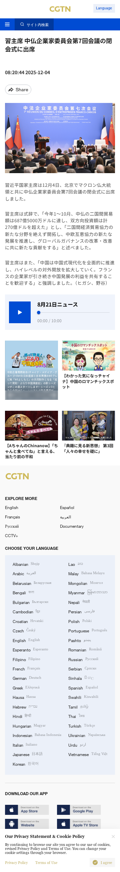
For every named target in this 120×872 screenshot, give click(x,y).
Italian (25, 745)
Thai (76, 716)
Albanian (26, 564)
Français (12, 516)
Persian (81, 611)
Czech (24, 630)
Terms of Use (46, 863)
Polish (79, 621)
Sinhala (80, 678)
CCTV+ (11, 535)
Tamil (78, 707)
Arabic (24, 573)
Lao (75, 564)
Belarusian (32, 583)
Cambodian (26, 611)
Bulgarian (30, 602)
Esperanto (30, 649)
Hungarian (29, 726)
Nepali (78, 602)
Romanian (84, 649)
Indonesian (37, 735)
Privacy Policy (16, 863)
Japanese (28, 754)
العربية (65, 516)
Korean (26, 764)
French (26, 668)
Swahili (83, 697)
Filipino (26, 659)
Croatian (28, 621)
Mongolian (85, 583)
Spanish (83, 687)
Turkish (81, 726)
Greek (26, 687)
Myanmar (87, 592)
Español (67, 507)
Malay (86, 573)
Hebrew (25, 707)
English (11, 507)
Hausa (24, 697)
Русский (12, 526)
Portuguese (87, 630)
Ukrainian (86, 735)
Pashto (79, 640)
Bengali (23, 592)
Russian (83, 659)
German (27, 678)
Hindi (22, 716)
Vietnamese (87, 754)
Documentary (72, 526)
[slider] (38, 312)
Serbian (82, 668)
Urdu (77, 745)
